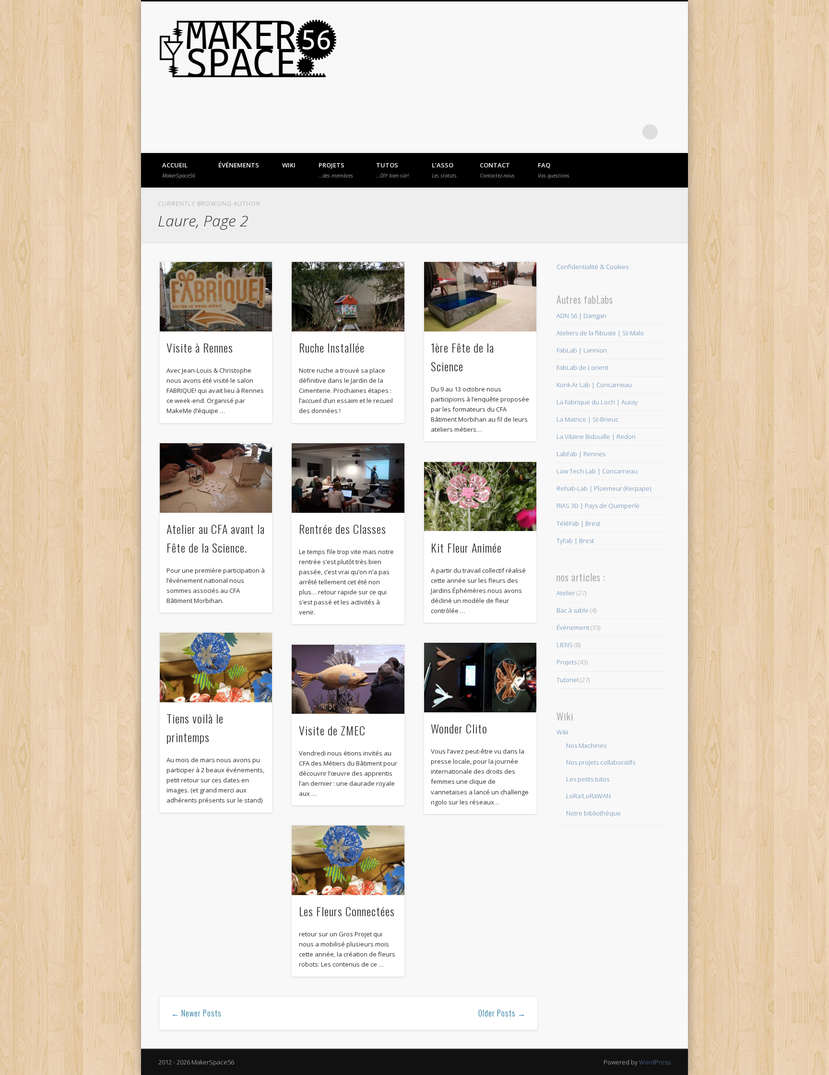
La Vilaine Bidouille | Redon (596, 436)
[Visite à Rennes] (216, 296)
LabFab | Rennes (581, 453)
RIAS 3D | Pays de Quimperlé (598, 505)
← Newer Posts (196, 1013)
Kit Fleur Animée (466, 547)
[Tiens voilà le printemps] (216, 667)
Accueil (178, 170)
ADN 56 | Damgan (581, 315)
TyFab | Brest (575, 540)
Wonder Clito (459, 728)
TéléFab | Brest (578, 523)
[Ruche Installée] (348, 296)
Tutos (392, 170)
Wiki (289, 165)
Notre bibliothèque (593, 813)
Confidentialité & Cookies (592, 266)
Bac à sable (573, 610)
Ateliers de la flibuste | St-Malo (600, 333)
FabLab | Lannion (582, 350)
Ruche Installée (332, 347)
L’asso (444, 170)
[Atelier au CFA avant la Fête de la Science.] (216, 478)
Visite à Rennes (199, 347)
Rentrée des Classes (342, 528)
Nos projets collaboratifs (600, 762)
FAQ (553, 170)
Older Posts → (502, 1013)
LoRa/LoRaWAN (588, 795)
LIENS (565, 644)
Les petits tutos (587, 779)
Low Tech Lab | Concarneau (597, 471)
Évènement (573, 627)
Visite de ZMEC (332, 730)
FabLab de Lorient (582, 367)
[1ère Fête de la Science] (480, 296)
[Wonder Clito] (480, 677)
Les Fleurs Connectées (347, 911)
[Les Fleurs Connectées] (348, 860)
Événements (238, 165)
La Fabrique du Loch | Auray (597, 402)
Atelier (566, 593)
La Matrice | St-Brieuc (588, 419)
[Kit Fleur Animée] (480, 497)
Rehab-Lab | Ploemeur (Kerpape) (604, 488)
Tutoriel (568, 679)
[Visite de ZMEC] (348, 679)
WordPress (655, 1062)
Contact (497, 170)
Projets (336, 170)
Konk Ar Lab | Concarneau (594, 384)
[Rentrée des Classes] (348, 478)
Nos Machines (586, 745)
